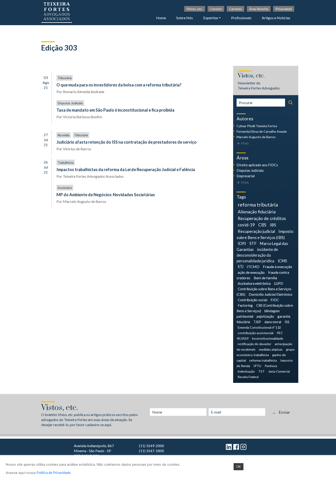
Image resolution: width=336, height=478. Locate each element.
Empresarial (246, 176)
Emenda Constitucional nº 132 (259, 327)
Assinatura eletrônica (254, 283)
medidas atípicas (271, 349)
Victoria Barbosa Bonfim (82, 117)
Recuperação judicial (256, 231)
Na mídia (63, 135)
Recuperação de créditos (262, 218)
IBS (273, 224)
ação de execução (251, 272)
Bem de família (265, 278)
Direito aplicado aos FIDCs (257, 165)
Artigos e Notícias (276, 18)
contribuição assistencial (255, 333)
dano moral (272, 322)
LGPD (278, 283)
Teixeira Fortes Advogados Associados (93, 176)
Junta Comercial (279, 371)
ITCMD (253, 266)
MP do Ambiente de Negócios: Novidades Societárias (105, 194)
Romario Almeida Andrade (83, 91)
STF (252, 243)
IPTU (257, 366)
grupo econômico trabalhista (266, 352)
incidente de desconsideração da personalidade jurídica (257, 255)
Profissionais (241, 18)
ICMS (282, 261)
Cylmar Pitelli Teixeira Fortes (257, 126)
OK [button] (238, 466)
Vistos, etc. (195, 9)
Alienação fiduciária (257, 211)
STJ (240, 266)
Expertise (210, 18)
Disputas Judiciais (70, 103)
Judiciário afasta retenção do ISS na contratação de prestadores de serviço (126, 142)
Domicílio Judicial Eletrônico (270, 294)
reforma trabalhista (263, 360)
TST (261, 371)
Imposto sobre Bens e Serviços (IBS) (265, 234)
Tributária (65, 78)
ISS (287, 322)
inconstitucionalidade (267, 338)
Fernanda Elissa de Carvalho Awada (262, 131)
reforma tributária (258, 205)
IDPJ (242, 243)
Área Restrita (258, 9)
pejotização (265, 316)
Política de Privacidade (53, 473)
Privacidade (283, 9)
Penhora (271, 366)
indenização (246, 371)
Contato (216, 9)
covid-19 (246, 224)
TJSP (257, 322)
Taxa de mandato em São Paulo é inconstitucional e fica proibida (115, 110)
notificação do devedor (254, 344)
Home (161, 18)
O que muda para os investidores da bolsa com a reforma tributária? (118, 84)
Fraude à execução (277, 266)
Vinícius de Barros (77, 149)
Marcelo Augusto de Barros (84, 201)
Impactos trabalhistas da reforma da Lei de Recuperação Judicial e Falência (125, 169)
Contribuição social (252, 300)
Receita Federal (248, 377)
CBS (262, 224)
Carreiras (235, 9)
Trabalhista (66, 162)
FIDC (275, 300)
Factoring (245, 305)
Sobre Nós (184, 18)
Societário (65, 188)
